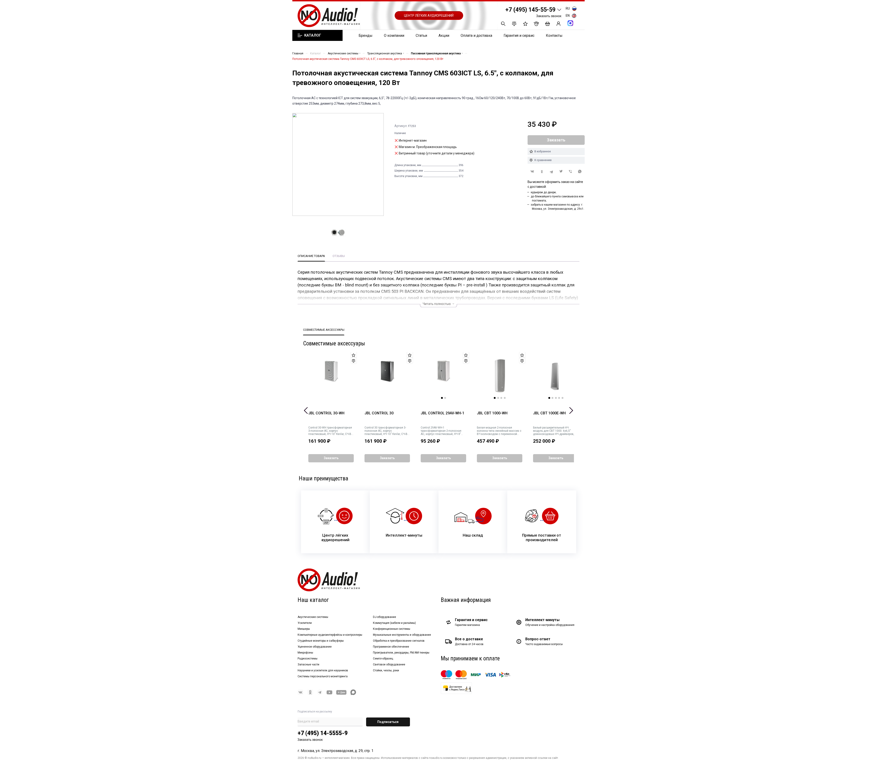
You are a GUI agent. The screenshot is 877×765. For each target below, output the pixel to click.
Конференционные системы (391, 628)
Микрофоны (305, 652)
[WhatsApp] (580, 171)
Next (571, 410)
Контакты (554, 35)
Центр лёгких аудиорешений (429, 15)
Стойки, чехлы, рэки (386, 670)
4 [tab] (505, 398)
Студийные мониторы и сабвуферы (321, 640)
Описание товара (311, 256)
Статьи (421, 35)
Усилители (305, 623)
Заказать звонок (548, 16)
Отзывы (339, 256)
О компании (394, 35)
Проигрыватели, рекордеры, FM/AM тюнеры (401, 652)
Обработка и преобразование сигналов (399, 640)
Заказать (331, 458)
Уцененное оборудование (315, 646)
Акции (443, 35)
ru (568, 8)
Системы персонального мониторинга (323, 676)
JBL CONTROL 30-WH (326, 413)
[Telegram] (551, 171)
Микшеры (304, 628)
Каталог (312, 35)
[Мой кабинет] (558, 23)
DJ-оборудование (384, 617)
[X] (561, 171)
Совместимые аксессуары (323, 329)
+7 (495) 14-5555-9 (323, 733)
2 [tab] (445, 398)
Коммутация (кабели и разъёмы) (394, 623)
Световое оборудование (389, 664)
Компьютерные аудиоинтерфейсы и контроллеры (330, 634)
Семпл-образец (383, 658)
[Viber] (570, 171)
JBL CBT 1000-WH (492, 413)
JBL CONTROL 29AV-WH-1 (442, 413)
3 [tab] (501, 398)
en (568, 15)
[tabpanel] (443, 375)
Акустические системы (313, 617)
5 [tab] (562, 398)
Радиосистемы (307, 658)
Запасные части (308, 664)
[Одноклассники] (542, 171)
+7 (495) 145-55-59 (530, 9)
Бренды (365, 35)
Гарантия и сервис (519, 35)
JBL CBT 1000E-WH (549, 413)
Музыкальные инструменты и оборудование (402, 634)
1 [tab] (442, 398)
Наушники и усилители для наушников (323, 670)
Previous (306, 410)
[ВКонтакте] (532, 171)
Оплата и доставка (476, 35)
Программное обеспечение (391, 646)
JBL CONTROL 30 (379, 413)
